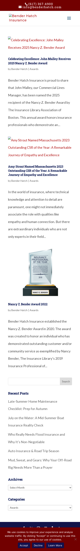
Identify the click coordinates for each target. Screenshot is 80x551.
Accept (24, 545)
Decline (38, 545)
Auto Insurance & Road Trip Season (33, 451)
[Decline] (75, 539)
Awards (34, 69)
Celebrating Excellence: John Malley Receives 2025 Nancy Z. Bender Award (39, 61)
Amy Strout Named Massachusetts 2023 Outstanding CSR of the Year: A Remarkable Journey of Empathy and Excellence (37, 170)
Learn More (55, 545)
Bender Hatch (19, 69)
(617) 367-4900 (40, 4)
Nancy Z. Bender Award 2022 (27, 304)
